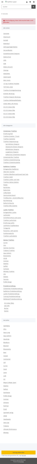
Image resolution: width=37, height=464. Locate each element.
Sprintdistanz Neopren (12, 144)
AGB (4, 63)
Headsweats (7, 419)
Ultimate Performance (10, 429)
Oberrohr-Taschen (9, 172)
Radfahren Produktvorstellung (12, 291)
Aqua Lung (6, 332)
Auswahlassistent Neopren (11, 53)
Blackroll (6, 346)
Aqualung (6, 339)
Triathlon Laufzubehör (10, 236)
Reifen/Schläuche (8, 203)
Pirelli (5, 409)
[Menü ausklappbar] (2, 1)
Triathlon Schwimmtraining (11, 160)
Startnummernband (9, 195)
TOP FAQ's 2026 (8, 87)
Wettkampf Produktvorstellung (12, 299)
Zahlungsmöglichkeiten (10, 47)
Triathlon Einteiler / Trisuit (11, 136)
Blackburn (6, 342)
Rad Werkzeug (7, 200)
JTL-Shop (21, 461)
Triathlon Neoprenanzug (10, 141)
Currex (5, 243)
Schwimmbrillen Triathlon (11, 157)
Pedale (5, 185)
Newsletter (6, 73)
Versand (24, 455)
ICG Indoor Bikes (9, 303)
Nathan (5, 389)
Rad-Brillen (6, 187)
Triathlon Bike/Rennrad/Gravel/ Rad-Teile (15, 174)
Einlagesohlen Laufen (9, 212)
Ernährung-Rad (8, 134)
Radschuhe (6, 190)
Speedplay (6, 326)
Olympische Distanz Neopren (14, 147)
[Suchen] (33, 7)
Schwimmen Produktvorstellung (13, 288)
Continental (6, 359)
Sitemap (5, 70)
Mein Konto (6, 80)
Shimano (6, 402)
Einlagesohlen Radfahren (11, 169)
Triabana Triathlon (9, 250)
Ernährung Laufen (8, 223)
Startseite (6, 33)
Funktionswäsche (8, 233)
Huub (5, 369)
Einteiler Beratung (8, 93)
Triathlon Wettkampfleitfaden (12, 100)
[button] (26, 2)
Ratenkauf (6, 43)
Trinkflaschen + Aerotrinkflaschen (13, 198)
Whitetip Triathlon (8, 271)
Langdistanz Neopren (12, 152)
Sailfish (5, 266)
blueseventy (7, 256)
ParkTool (6, 406)
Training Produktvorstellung (11, 296)
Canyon (5, 356)
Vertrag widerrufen (18, 452)
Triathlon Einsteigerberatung (12, 90)
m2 (4, 379)
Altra (4, 329)
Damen (6, 311)
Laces (5, 372)
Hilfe (4, 60)
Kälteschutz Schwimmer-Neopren (16, 154)
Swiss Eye (6, 422)
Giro (4, 245)
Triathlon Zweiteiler (9, 139)
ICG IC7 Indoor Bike (9, 113)
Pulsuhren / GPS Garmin (10, 231)
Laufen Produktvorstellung (11, 294)
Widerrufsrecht (8, 67)
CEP (4, 362)
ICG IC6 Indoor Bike (9, 110)
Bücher (6, 308)
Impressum (6, 37)
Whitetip (6, 432)
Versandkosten (7, 50)
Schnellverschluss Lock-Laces (12, 218)
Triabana (6, 426)
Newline (5, 263)
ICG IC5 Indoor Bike (9, 107)
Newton (5, 277)
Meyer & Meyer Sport (9, 382)
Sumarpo (6, 269)
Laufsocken (6, 215)
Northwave (6, 392)
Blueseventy (7, 349)
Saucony (5, 279)
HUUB (5, 258)
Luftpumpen (7, 193)
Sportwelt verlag (8, 412)
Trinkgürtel (6, 228)
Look (4, 376)
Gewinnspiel (7, 77)
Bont (4, 352)
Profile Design (7, 282)
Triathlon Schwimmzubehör (11, 162)
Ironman (6, 261)
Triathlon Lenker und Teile (11, 179)
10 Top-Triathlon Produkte (11, 83)
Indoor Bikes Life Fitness (10, 103)
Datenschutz (7, 57)
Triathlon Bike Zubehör (10, 206)
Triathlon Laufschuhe (9, 220)
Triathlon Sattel (8, 177)
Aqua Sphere (7, 253)
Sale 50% (7, 306)
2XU (4, 274)
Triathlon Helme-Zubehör (11, 182)
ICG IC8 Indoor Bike (9, 117)
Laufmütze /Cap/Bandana (11, 225)
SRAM (5, 416)
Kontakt (5, 40)
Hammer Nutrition (8, 248)
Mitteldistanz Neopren (12, 149)
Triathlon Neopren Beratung (11, 97)
